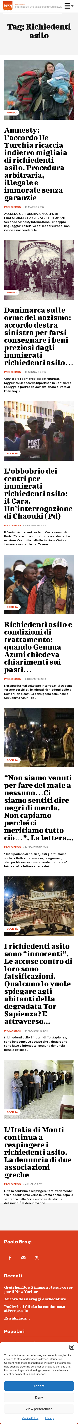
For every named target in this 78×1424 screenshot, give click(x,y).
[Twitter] (37, 1258)
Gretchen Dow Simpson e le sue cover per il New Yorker (38, 1289)
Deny (39, 1397)
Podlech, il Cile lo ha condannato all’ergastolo (34, 1308)
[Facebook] (10, 1258)
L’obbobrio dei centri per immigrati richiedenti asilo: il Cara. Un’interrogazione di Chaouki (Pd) (38, 493)
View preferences (39, 1409)
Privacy (49, 1418)
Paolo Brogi (12, 207)
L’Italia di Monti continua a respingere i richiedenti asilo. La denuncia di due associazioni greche (38, 1152)
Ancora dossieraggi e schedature (35, 1299)
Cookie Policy (30, 1418)
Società (12, 453)
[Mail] (23, 1258)
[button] (72, 1347)
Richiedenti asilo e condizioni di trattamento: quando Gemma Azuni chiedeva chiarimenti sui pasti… (38, 647)
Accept (39, 1386)
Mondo (12, 112)
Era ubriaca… (17, 1318)
